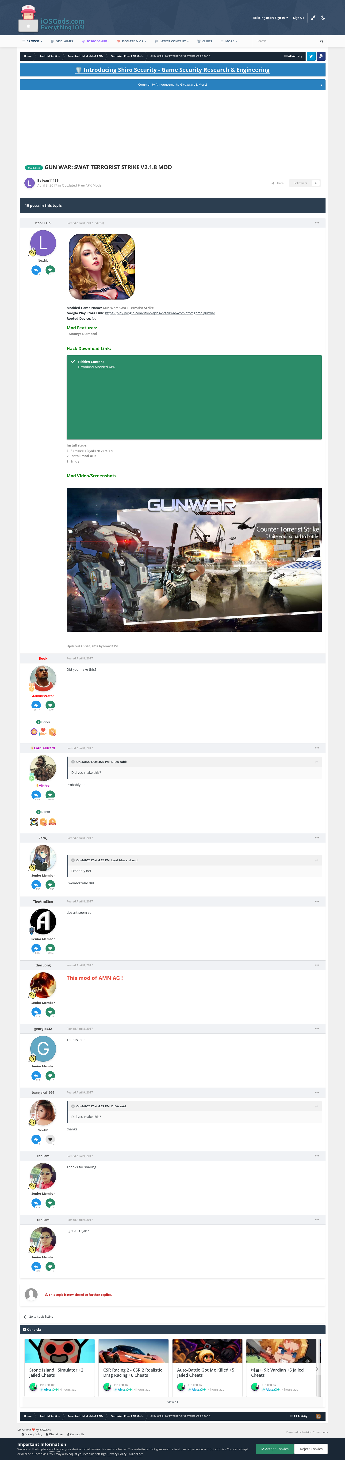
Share (279, 183)
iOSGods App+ (97, 41)
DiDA (115, 762)
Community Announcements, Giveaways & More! (172, 84)
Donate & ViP (132, 41)
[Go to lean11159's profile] (29, 183)
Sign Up (298, 18)
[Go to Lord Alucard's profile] (43, 768)
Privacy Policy (33, 1434)
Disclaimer (64, 41)
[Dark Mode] (323, 18)
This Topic (302, 41)
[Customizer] (313, 18)
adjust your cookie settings (87, 1454)
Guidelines (136, 1454)
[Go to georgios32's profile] (43, 1049)
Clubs (207, 41)
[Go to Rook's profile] (43, 678)
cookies (54, 1449)
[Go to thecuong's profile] (43, 985)
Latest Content (172, 41)
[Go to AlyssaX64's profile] (33, 1387)
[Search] (322, 41)
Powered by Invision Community (307, 1432)
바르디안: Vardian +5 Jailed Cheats (277, 1372)
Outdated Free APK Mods (81, 185)
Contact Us (76, 1434)
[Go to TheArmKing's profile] (43, 921)
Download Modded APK (96, 367)
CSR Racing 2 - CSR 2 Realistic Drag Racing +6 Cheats (132, 1372)
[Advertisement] (172, 126)
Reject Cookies (311, 1449)
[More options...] (317, 223)
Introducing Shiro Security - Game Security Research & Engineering (172, 69)
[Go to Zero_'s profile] (43, 858)
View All (172, 1402)
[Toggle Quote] (73, 762)
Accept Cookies (276, 1449)
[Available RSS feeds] (318, 1416)
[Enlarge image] (102, 266)
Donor (45, 722)
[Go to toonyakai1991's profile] (43, 1112)
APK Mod (35, 167)
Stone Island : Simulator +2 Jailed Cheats (56, 1372)
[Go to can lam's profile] (43, 1176)
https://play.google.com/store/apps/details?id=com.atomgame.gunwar (160, 313)
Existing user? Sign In (269, 18)
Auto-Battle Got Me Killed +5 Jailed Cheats (205, 1372)
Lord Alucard (121, 860)
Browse (32, 41)
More (230, 41)
